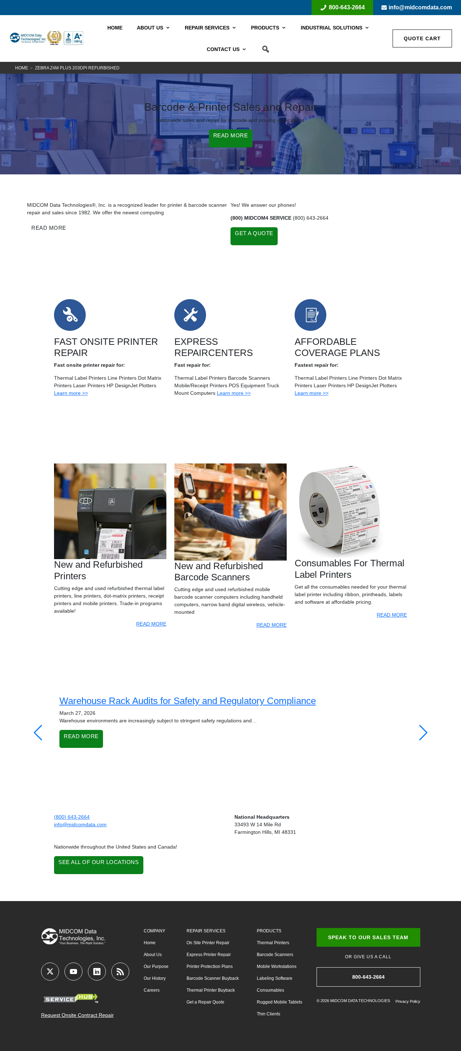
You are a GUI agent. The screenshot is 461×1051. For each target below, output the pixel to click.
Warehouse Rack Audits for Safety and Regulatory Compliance (187, 700)
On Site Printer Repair (208, 942)
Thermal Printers (273, 942)
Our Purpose (156, 966)
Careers (152, 990)
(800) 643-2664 (72, 817)
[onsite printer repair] (70, 314)
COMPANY (154, 930)
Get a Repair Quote (205, 1002)
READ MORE (230, 135)
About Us (150, 28)
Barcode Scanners (275, 954)
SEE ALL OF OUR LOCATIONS (98, 862)
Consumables (270, 990)
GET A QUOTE (254, 233)
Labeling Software (274, 978)
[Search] (265, 49)
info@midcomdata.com (420, 7)
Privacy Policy (407, 1001)
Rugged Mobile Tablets (279, 1002)
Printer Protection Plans (210, 966)
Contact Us (223, 49)
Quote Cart (422, 38)
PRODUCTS (269, 930)
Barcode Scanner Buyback (213, 978)
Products (265, 28)
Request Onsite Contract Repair (77, 1015)
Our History (155, 978)
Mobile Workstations (276, 966)
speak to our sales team (368, 937)
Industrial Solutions (331, 28)
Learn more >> (71, 393)
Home (114, 28)
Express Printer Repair (209, 954)
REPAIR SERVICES (206, 930)
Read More (81, 736)
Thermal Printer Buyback (211, 990)
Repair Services (207, 28)
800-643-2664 (347, 7)
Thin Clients (268, 1013)
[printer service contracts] (310, 314)
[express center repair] (190, 314)
